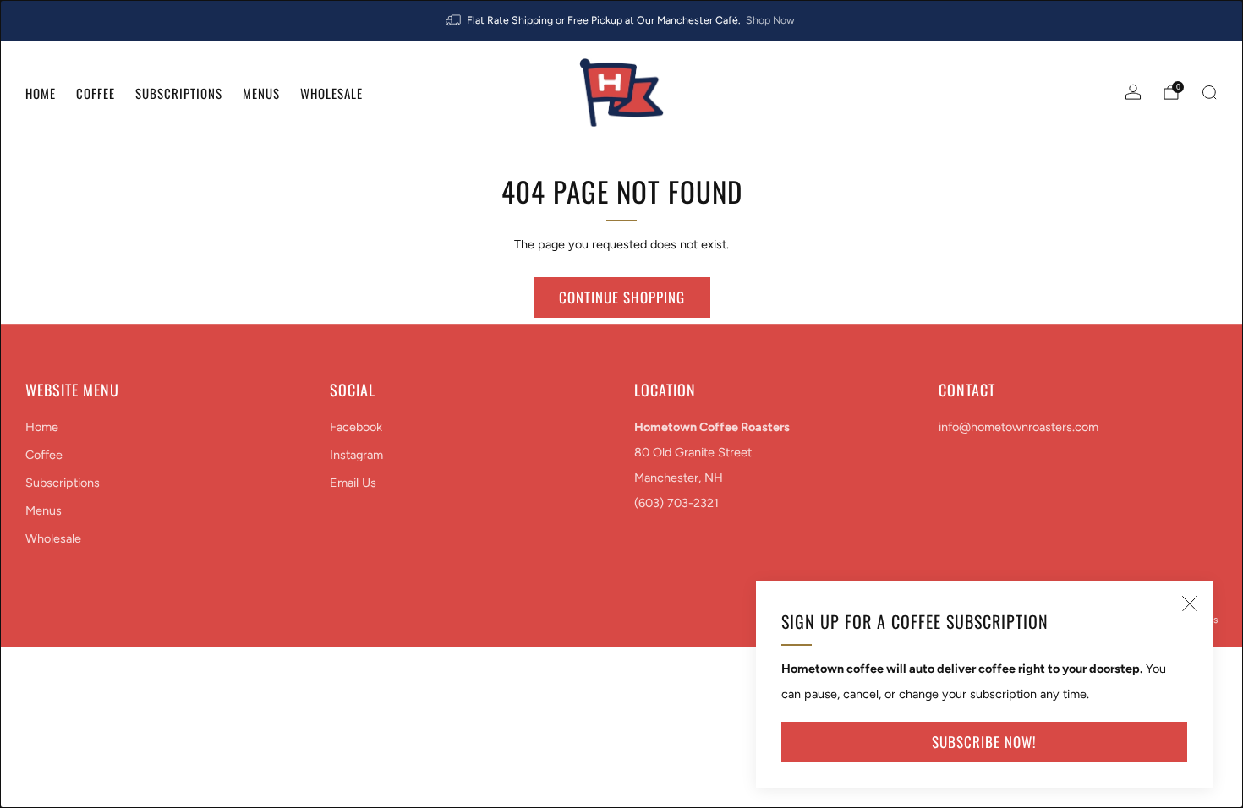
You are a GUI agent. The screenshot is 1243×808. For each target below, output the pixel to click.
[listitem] (621, 20)
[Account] (1133, 92)
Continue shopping (622, 297)
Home (40, 93)
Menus (261, 93)
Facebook (356, 426)
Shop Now (770, 20)
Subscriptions (178, 93)
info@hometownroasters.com (1018, 426)
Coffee (95, 93)
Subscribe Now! (984, 741)
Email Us (353, 482)
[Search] (1209, 92)
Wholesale (331, 93)
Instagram (356, 454)
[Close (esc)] (1190, 603)
